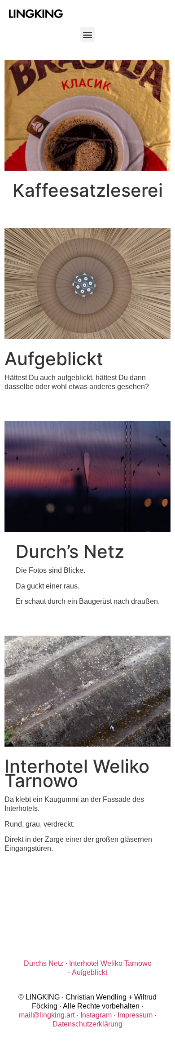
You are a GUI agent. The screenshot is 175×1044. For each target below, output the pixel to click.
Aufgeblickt (89, 972)
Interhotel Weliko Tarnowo (110, 963)
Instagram (96, 1015)
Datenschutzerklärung (87, 1024)
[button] (87, 34)
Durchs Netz (43, 963)
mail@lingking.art (46, 1015)
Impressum (135, 1015)
